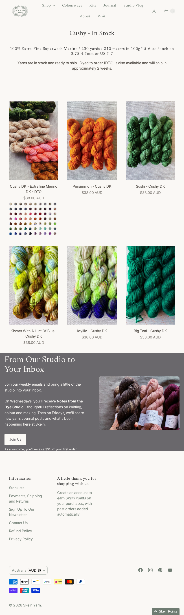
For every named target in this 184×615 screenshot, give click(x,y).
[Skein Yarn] (20, 11)
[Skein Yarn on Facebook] (140, 570)
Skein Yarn (32, 605)
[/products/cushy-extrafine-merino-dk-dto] (33, 140)
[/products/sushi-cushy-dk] (150, 140)
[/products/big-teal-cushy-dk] (150, 285)
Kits (92, 5)
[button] (166, 611)
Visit (101, 16)
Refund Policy (20, 531)
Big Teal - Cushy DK (150, 331)
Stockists (16, 487)
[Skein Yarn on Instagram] (150, 570)
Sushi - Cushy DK (150, 186)
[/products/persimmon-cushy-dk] (92, 140)
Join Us (15, 439)
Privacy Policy (21, 539)
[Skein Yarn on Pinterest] (160, 570)
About (85, 16)
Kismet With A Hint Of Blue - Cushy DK (34, 333)
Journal (109, 5)
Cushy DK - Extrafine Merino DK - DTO (33, 189)
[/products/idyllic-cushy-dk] (92, 285)
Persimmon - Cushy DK (92, 186)
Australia (26, 570)
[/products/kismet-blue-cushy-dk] (33, 285)
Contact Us (18, 523)
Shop (46, 5)
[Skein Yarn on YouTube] (170, 570)
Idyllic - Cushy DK (92, 331)
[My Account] (154, 11)
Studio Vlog (133, 5)
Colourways (72, 5)
